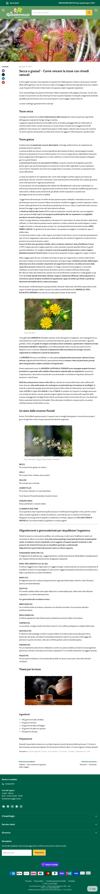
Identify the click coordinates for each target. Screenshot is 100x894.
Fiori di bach (63, 751)
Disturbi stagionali (34, 751)
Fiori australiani (53, 751)
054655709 (9, 784)
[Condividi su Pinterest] (3, 82)
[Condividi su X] (3, 74)
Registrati (39, 852)
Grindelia (71, 751)
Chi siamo (28, 881)
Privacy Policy (38, 881)
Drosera (44, 751)
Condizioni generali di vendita (56, 881)
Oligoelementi (80, 751)
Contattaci (71, 881)
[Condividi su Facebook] (3, 70)
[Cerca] (89, 12)
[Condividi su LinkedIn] (3, 78)
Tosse (88, 751)
